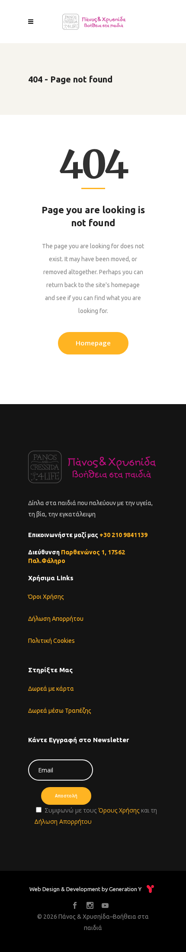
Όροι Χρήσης (46, 596)
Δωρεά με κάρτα (51, 688)
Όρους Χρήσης (118, 810)
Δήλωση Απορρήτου (55, 618)
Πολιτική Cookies (51, 640)
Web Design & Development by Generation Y (85, 889)
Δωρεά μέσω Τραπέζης (59, 710)
